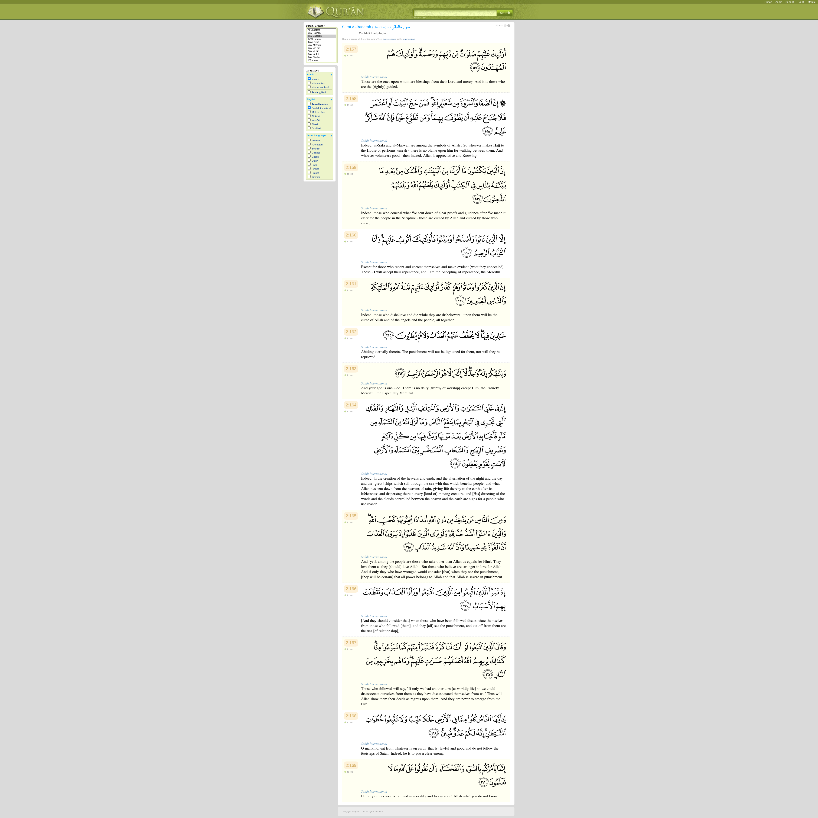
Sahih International (321, 108)
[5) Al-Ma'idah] (321, 45)
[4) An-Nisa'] (321, 42)
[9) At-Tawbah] (321, 57)
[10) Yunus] (321, 60)
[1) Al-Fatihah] (321, 33)
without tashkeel (320, 87)
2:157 (351, 49)
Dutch (315, 161)
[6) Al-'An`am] (321, 48)
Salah (801, 2)
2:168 (351, 716)
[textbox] (455, 13)
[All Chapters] (321, 30)
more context (389, 39)
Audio (778, 2)
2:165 (351, 515)
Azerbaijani (317, 144)
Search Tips (419, 17)
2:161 (351, 283)
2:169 (351, 765)
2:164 (351, 405)
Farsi (314, 165)
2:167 (351, 642)
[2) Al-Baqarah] (321, 36)
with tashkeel (318, 83)
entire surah (409, 39)
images (315, 79)
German (316, 177)
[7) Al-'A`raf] (321, 51)
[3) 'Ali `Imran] (321, 39)
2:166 (351, 588)
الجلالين (319, 92)
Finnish (315, 169)
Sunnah (790, 2)
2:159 (351, 167)
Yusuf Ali (316, 120)
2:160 (351, 235)
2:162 (351, 331)
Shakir (315, 124)
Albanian (316, 140)
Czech (315, 156)
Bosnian (316, 148)
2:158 (351, 98)
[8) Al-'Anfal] (321, 54)
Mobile (812, 2)
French (315, 173)
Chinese (316, 152)
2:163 (351, 368)
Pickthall (316, 116)
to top (350, 55)
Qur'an (768, 2)
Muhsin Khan (318, 112)
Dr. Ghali (316, 128)
